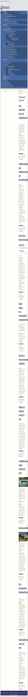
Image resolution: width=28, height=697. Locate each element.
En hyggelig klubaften (23, 588)
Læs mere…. (21, 153)
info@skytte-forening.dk (5, 694)
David (20, 156)
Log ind (4, 18)
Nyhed (22, 159)
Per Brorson (21, 399)
